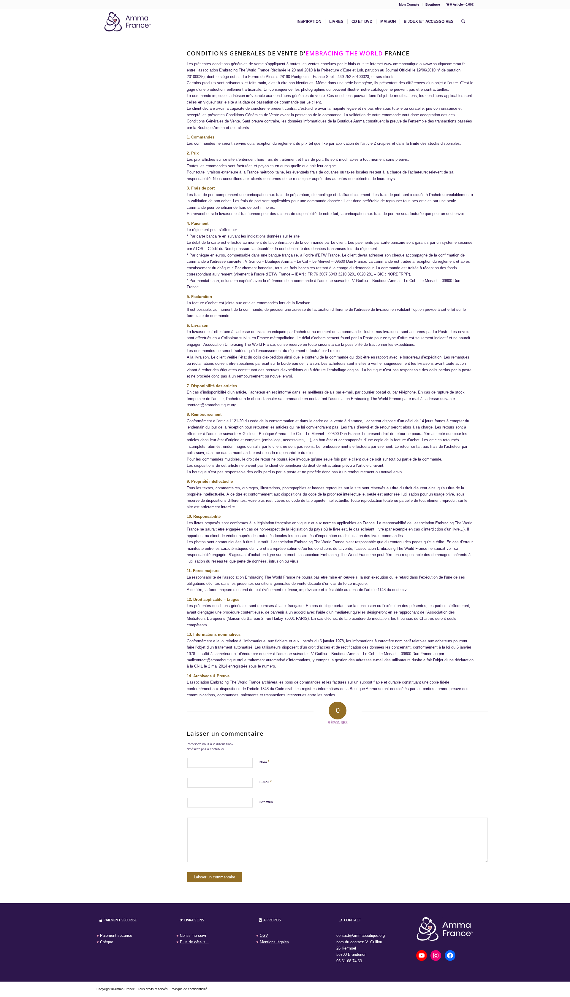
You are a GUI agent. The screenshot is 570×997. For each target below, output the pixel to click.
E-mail (265, 782)
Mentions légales (274, 942)
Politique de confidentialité (189, 989)
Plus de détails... (194, 942)
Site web (266, 802)
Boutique (432, 4)
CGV (264, 935)
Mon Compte (409, 4)
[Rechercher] (463, 22)
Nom (264, 762)
